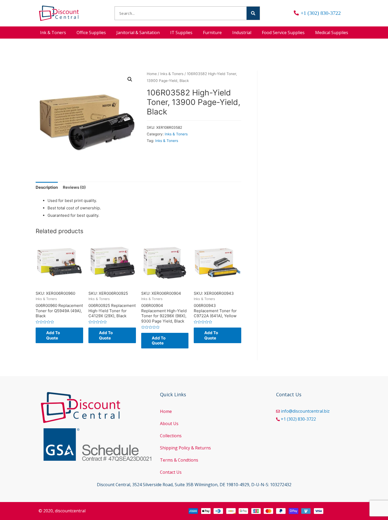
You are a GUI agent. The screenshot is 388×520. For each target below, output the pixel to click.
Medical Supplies (331, 32)
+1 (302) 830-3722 (298, 419)
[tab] (47, 187)
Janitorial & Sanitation (138, 32)
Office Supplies (91, 32)
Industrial (241, 32)
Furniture (212, 32)
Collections (171, 436)
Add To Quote (53, 335)
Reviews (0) (74, 187)
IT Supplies (181, 32)
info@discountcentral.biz (305, 411)
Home (152, 74)
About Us (169, 423)
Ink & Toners (53, 32)
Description (47, 187)
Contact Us (171, 472)
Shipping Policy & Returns (185, 448)
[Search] (253, 13)
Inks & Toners (171, 74)
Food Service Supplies (283, 32)
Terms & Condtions (179, 460)
